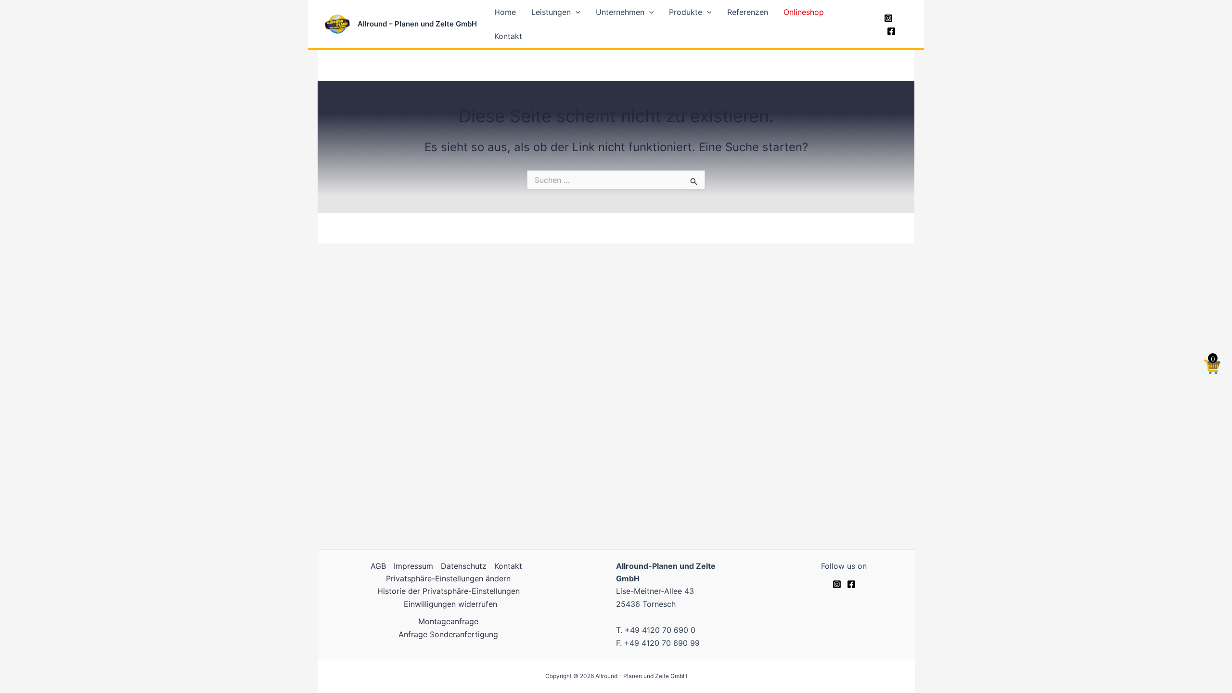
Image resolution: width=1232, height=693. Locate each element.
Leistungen (551, 12)
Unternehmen (620, 12)
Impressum (413, 566)
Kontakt (508, 36)
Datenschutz (464, 566)
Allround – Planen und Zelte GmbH (417, 23)
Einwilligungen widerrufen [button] (450, 604)
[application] (575, 12)
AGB (378, 566)
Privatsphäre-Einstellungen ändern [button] (448, 578)
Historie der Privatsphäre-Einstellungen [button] (448, 591)
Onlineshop (803, 12)
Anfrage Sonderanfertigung (448, 634)
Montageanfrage (448, 621)
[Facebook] (891, 31)
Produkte (685, 12)
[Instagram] (888, 18)
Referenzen (747, 12)
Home (505, 12)
